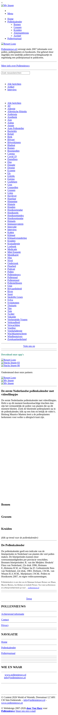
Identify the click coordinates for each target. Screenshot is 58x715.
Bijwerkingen (14, 142)
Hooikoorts (12, 212)
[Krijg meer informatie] (8, 43)
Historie (11, 204)
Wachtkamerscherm (17, 333)
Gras (9, 184)
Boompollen (13, 150)
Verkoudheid (13, 322)
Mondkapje (13, 255)
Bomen (17, 24)
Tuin (9, 311)
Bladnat (11, 145)
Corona (11, 153)
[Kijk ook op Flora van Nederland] (8, 377)
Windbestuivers (14, 336)
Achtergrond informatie (12, 614)
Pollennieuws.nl (9, 49)
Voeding (11, 328)
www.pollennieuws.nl (15, 674)
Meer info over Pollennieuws (15, 65)
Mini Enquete (14, 252)
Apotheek (12, 117)
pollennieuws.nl (33, 588)
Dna (9, 162)
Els (9, 173)
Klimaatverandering (17, 238)
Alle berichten (14, 84)
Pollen (10, 271)
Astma (10, 122)
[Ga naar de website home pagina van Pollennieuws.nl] (7, 5)
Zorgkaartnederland (17, 339)
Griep (10, 193)
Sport (10, 294)
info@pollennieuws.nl (15, 677)
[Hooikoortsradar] (7, 380)
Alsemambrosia (21, 33)
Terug (29, 598)
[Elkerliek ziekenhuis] (7, 383)
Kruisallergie (13, 243)
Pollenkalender (14, 21)
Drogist (11, 167)
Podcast (11, 269)
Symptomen (13, 302)
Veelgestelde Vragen (17, 319)
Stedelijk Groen (15, 297)
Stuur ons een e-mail (26, 711)
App (9, 120)
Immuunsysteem (15, 224)
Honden (11, 207)
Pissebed (11, 266)
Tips (9, 308)
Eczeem (11, 170)
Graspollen (12, 187)
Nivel (10, 260)
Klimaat (11, 235)
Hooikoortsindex (15, 215)
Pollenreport (13, 280)
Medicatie (12, 249)
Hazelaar (11, 198)
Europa (11, 179)
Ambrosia (12, 114)
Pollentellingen (14, 283)
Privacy (5, 625)
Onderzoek (12, 263)
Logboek (11, 246)
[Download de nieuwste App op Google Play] (10, 362)
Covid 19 (12, 156)
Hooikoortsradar (15, 218)
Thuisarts (11, 305)
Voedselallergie (14, 330)
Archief (17, 35)
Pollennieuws (14, 274)
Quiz (9, 285)
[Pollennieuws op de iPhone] (10, 365)
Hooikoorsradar (15, 210)
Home (10, 18)
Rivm (10, 291)
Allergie (11, 108)
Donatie (11, 165)
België (10, 134)
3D (9, 106)
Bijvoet (11, 139)
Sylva (10, 300)
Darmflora (12, 159)
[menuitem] (32, 18)
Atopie (10, 125)
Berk (9, 136)
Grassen (17, 27)
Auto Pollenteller (15, 128)
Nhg (9, 257)
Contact (5, 619)
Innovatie (12, 226)
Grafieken (12, 181)
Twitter (10, 314)
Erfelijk (11, 176)
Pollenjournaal (14, 38)
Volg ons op (29, 346)
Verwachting (13, 325)
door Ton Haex (34, 708)
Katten (10, 232)
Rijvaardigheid (14, 288)
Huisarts (11, 221)
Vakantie (11, 316)
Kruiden (18, 30)
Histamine (12, 201)
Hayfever (12, 195)
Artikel (10, 86)
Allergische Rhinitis (17, 111)
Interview (12, 89)
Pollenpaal (12, 277)
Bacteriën (12, 131)
